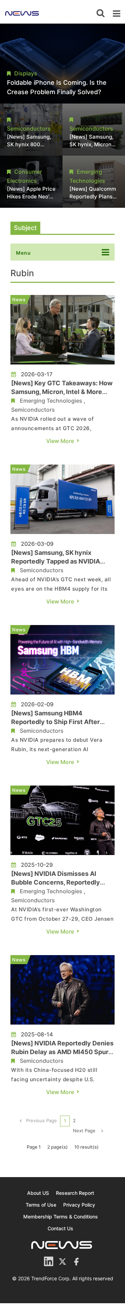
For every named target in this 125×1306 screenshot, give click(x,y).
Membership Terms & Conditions (60, 1216)
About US (38, 1193)
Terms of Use (41, 1205)
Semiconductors (33, 409)
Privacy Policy (79, 1205)
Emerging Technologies (51, 400)
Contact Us (60, 1228)
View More (60, 440)
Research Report (75, 1193)
